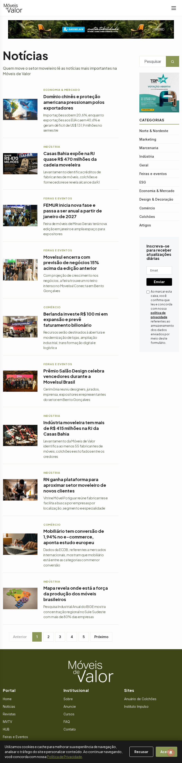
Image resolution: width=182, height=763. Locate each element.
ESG (142, 182)
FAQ (67, 722)
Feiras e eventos (153, 174)
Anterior (20, 637)
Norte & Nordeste (153, 131)
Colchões (147, 217)
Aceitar (166, 752)
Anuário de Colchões (140, 699)
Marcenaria (148, 148)
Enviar (159, 282)
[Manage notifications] (171, 752)
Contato (70, 729)
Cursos (69, 714)
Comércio (147, 208)
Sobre (68, 699)
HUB (6, 729)
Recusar (141, 752)
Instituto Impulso (136, 706)
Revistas (9, 714)
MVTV (7, 722)
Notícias (9, 706)
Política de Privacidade (64, 756)
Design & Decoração (156, 199)
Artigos (145, 225)
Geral (143, 165)
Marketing (147, 139)
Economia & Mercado (156, 191)
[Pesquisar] (2, 752)
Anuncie (70, 706)
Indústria (146, 156)
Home (7, 699)
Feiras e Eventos (15, 737)
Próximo (101, 637)
